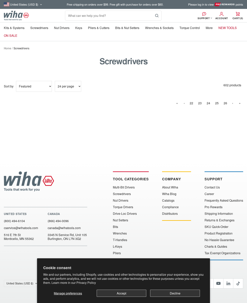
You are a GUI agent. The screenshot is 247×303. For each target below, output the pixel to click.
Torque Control (189, 28)
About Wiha (170, 187)
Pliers (117, 253)
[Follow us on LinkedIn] (228, 283)
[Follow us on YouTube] (218, 283)
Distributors (170, 214)
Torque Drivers (123, 207)
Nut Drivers (61, 28)
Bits (115, 227)
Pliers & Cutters (98, 28)
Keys (78, 28)
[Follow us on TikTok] (238, 283)
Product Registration (219, 233)
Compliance (170, 207)
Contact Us (212, 187)
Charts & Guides (216, 246)
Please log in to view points (215, 4)
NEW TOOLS (227, 28)
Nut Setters (120, 220)
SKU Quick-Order (216, 227)
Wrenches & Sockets (159, 28)
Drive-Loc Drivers (125, 214)
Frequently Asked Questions (224, 200)
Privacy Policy (86, 282)
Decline (175, 293)
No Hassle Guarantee (219, 240)
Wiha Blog (169, 194)
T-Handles (120, 240)
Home (7, 48)
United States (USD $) (19, 283)
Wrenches (120, 233)
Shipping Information (219, 214)
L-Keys (117, 246)
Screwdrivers (39, 28)
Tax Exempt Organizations (222, 253)
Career (209, 194)
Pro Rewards (213, 207)
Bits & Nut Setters (127, 28)
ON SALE (10, 35)
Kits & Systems (14, 28)
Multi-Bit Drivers (124, 187)
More (209, 28)
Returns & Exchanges (219, 220)
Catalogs (168, 200)
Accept (121, 293)
